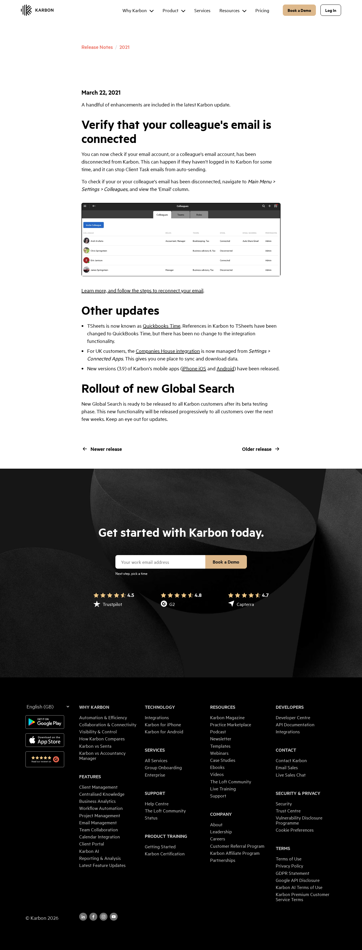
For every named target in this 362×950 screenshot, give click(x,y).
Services (155, 750)
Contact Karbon (291, 760)
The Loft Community (165, 810)
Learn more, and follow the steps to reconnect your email (142, 290)
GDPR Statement (292, 872)
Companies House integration (168, 350)
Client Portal (91, 843)
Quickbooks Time (161, 325)
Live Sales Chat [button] (291, 774)
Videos (217, 774)
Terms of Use (288, 858)
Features (90, 776)
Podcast (218, 731)
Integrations (157, 717)
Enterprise (155, 774)
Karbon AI (89, 850)
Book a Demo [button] (299, 10)
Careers (217, 838)
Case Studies (222, 759)
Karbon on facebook (93, 917)
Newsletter (220, 738)
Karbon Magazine (227, 717)
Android (225, 368)
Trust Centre (288, 810)
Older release (257, 448)
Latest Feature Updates (102, 865)
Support (155, 793)
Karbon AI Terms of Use (299, 887)
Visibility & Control (98, 731)
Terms (283, 848)
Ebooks (217, 766)
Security (284, 803)
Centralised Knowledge (101, 793)
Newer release (106, 448)
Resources (222, 707)
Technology (160, 707)
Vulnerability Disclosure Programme (299, 820)
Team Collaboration (98, 829)
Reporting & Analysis (100, 857)
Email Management (98, 822)
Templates (220, 745)
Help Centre (157, 803)
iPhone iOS (194, 368)
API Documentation (295, 724)
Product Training (166, 836)
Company (221, 814)
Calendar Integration (99, 836)
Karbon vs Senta (95, 745)
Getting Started (160, 846)
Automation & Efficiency (103, 717)
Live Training (223, 788)
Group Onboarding (163, 767)
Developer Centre (293, 717)
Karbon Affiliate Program (235, 852)
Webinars (219, 752)
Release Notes (97, 47)
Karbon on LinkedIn (83, 917)
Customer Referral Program (237, 845)
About (216, 824)
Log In (330, 10)
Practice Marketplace (230, 724)
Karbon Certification (165, 853)
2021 (124, 47)
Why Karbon (94, 707)
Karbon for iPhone (163, 724)
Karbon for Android (164, 731)
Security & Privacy (298, 793)
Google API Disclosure (298, 879)
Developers (290, 707)
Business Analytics (97, 800)
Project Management (99, 815)
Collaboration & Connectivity (107, 724)
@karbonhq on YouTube (103, 917)
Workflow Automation (101, 807)
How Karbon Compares (102, 738)
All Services (156, 760)
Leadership (221, 831)
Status (151, 817)
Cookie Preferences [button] (295, 829)
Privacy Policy (289, 865)
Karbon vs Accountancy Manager (102, 755)
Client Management (98, 786)
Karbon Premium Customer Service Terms (302, 897)
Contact (286, 750)
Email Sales (287, 767)
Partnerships (222, 859)
